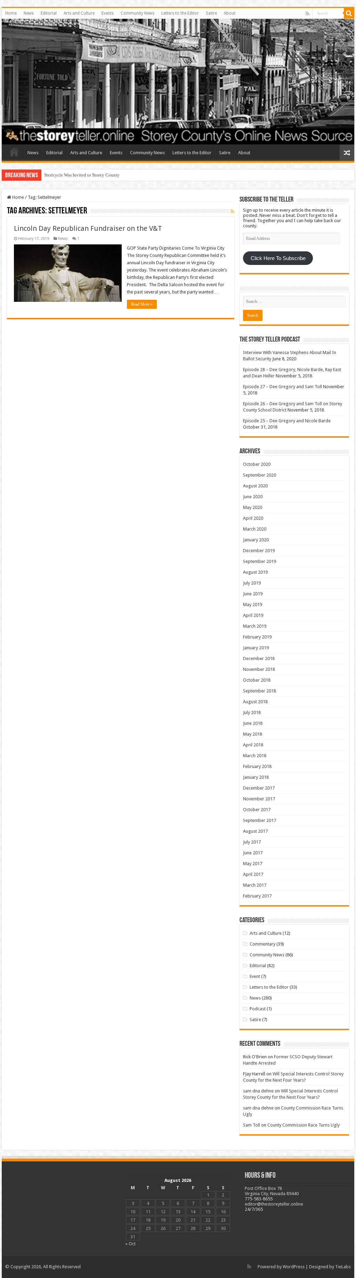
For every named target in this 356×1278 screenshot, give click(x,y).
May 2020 (252, 507)
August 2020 (255, 485)
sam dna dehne (258, 1090)
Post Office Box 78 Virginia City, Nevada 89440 (272, 1191)
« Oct (130, 1243)
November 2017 (259, 798)
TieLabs (343, 1266)
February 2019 (257, 637)
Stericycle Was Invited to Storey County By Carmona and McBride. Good (113, 175)
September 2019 (259, 561)
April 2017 (253, 874)
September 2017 (259, 820)
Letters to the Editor (180, 13)
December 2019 (259, 550)
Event (255, 976)
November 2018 (259, 669)
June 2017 (252, 852)
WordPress (294, 1266)
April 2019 (253, 615)
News (29, 13)
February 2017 (257, 896)
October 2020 (256, 464)
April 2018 (253, 744)
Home (11, 13)
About (229, 13)
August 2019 (255, 572)
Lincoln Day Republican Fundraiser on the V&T (88, 228)
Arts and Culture (79, 13)
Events (108, 13)
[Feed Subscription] (232, 211)
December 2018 (259, 658)
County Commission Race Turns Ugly (303, 1125)
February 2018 (257, 766)
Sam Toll (251, 1125)
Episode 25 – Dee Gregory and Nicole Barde (287, 420)
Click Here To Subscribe (278, 258)
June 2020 (252, 496)
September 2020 (259, 475)
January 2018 (256, 777)
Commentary (262, 944)
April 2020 (253, 518)
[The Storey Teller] (178, 81)
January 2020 (256, 539)
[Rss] (307, 13)
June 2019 (252, 593)
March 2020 (254, 529)
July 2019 (252, 583)
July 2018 (252, 712)
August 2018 (255, 701)
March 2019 (254, 626)
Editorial (49, 13)
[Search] (349, 13)
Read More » (142, 304)
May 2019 (252, 604)
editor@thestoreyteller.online (274, 1204)
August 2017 (255, 831)
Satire (211, 13)
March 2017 (254, 885)
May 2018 (252, 734)
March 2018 (254, 755)
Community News (137, 13)
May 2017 (252, 863)
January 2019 (256, 647)
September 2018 (259, 690)
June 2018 (252, 723)
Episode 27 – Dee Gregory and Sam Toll (282, 386)
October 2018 (256, 680)
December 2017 (259, 788)
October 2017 (256, 809)
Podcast (258, 1008)
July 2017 (252, 842)
